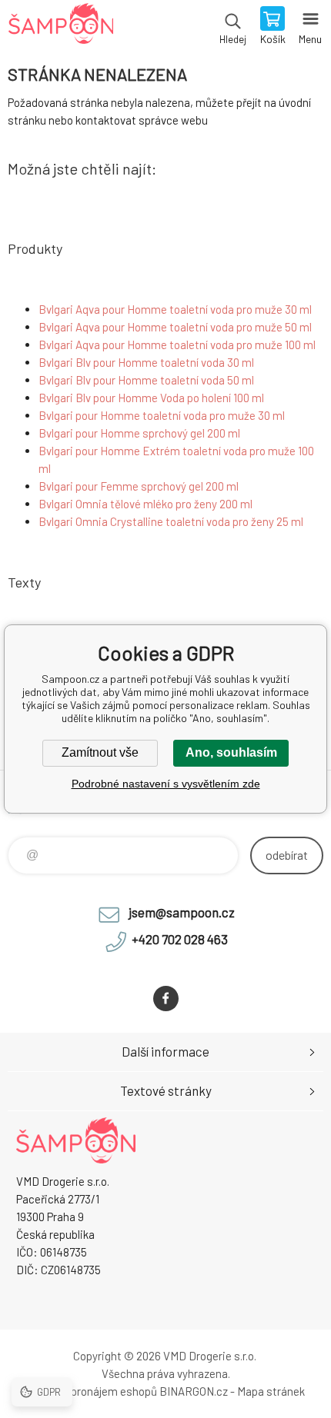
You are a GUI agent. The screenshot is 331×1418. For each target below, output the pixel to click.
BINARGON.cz (193, 1391)
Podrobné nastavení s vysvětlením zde (166, 783)
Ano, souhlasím (231, 752)
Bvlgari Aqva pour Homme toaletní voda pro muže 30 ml (175, 309)
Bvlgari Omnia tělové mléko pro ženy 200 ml (145, 504)
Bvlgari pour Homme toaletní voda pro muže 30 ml (161, 415)
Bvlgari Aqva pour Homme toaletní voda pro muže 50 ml (175, 327)
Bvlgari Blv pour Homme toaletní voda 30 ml (146, 362)
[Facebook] (166, 998)
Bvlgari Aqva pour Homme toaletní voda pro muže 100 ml (177, 344)
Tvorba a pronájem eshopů (91, 1391)
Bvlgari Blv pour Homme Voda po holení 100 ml (151, 397)
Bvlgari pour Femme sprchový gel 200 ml (138, 486)
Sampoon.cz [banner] (60, 27)
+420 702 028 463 (180, 939)
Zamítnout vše (100, 752)
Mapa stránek (271, 1391)
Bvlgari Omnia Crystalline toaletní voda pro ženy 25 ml (170, 521)
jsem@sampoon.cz (182, 912)
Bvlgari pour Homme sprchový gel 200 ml (139, 433)
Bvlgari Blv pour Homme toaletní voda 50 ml (146, 380)
